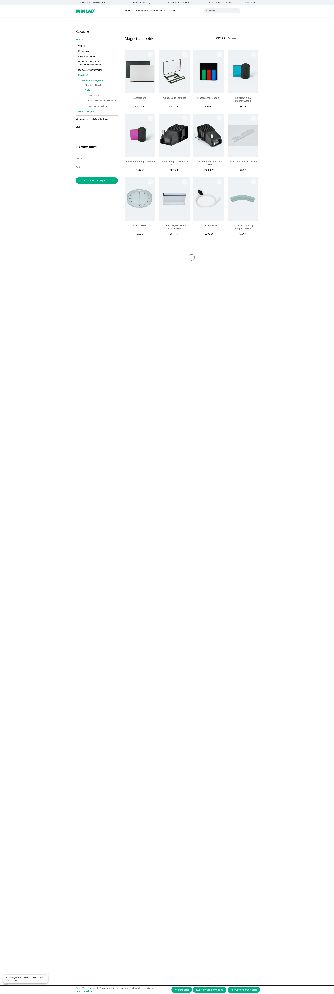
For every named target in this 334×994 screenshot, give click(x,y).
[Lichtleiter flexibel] (208, 199)
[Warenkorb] (256, 10)
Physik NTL (84, 75)
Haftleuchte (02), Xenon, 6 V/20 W (174, 163)
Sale (78, 127)
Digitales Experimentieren (90, 70)
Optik (87, 90)
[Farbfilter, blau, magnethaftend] (243, 71)
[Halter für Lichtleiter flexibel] (243, 135)
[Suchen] (237, 10)
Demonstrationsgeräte (92, 80)
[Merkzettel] (250, 10)
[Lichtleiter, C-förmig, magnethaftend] (243, 199)
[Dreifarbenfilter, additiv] (208, 71)
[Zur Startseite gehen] (85, 11)
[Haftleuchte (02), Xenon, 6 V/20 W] (174, 135)
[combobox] (219, 10)
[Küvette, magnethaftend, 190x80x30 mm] (174, 199)
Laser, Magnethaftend (97, 106)
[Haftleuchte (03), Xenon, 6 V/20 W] (208, 135)
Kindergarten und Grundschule (92, 119)
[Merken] (150, 54)
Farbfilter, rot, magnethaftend (140, 161)
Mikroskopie (84, 51)
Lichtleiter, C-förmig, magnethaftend (243, 227)
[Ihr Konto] (245, 10)
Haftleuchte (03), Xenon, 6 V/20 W (208, 163)
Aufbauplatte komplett (174, 98)
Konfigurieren (182, 990)
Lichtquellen (93, 95)
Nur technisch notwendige (209, 990)
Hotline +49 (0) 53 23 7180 (220, 3)
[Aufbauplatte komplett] (174, 71)
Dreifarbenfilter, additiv (208, 98)
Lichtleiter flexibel (209, 225)
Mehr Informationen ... (86, 991)
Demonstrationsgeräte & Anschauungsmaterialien (89, 63)
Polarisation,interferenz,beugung (102, 101)
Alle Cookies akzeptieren (244, 990)
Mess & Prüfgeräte (86, 56)
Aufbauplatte (139, 98)
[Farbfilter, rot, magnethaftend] (140, 135)
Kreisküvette (139, 225)
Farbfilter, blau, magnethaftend (243, 99)
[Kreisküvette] (140, 199)
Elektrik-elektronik (93, 85)
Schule (79, 39)
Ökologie (82, 46)
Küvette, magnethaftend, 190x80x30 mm (174, 227)
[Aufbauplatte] (140, 71)
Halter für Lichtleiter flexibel (243, 161)
